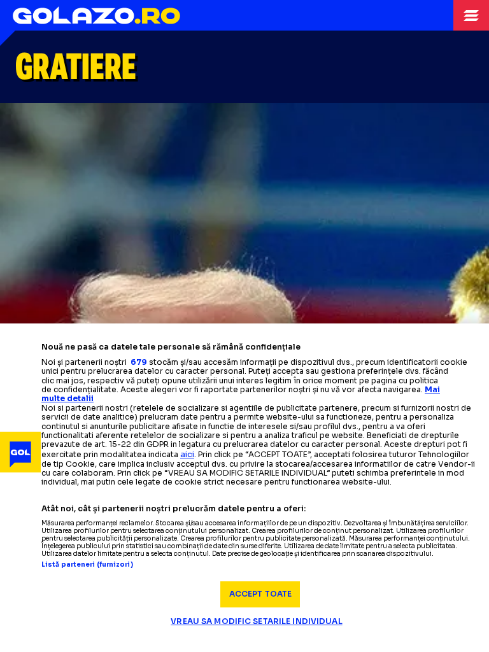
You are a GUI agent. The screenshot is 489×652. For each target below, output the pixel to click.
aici (187, 454)
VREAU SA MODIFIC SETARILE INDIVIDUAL (256, 621)
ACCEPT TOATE (260, 594)
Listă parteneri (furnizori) (87, 565)
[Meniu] (471, 15)
